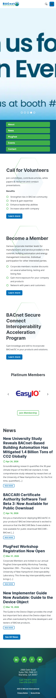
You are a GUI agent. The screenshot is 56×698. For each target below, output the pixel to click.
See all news (11, 637)
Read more (9, 486)
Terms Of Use (35, 693)
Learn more (14, 216)
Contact (12, 149)
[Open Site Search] (46, 4)
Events (11, 142)
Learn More (28, 104)
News (11, 130)
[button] (28, 112)
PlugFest (12, 136)
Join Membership (28, 412)
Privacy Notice (22, 693)
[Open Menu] (51, 4)
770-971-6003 (30, 679)
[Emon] (28, 394)
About (11, 124)
